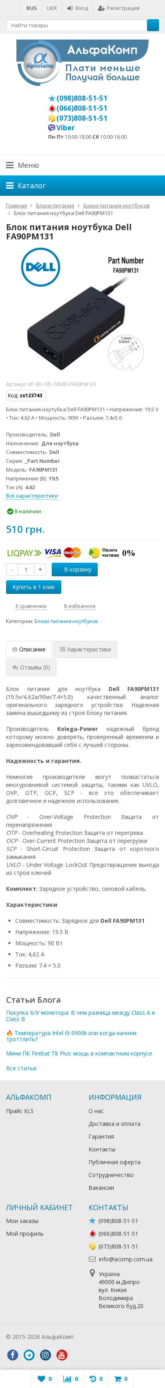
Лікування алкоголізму (105, 1336)
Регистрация (123, 8)
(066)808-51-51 (81, 108)
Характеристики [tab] (89, 649)
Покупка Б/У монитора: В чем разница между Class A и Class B (80, 1015)
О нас (96, 1111)
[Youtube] (61, 1355)
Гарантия (101, 1136)
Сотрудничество (111, 1175)
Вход (82, 8)
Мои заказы (22, 1221)
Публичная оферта (115, 1162)
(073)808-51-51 (81, 118)
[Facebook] (12, 1355)
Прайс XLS (20, 1111)
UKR (52, 8)
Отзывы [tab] (35, 667)
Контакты (102, 1149)
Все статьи (21, 1068)
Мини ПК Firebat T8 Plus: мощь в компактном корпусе (79, 1053)
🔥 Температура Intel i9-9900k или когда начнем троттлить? (71, 1036)
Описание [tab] (32, 649)
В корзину (77, 569)
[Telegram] (28, 1355)
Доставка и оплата (115, 1123)
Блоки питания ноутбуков (66, 621)
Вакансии (101, 1187)
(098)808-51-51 (81, 98)
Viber (65, 127)
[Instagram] (45, 1355)
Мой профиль (25, 1233)
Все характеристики (32, 495)
